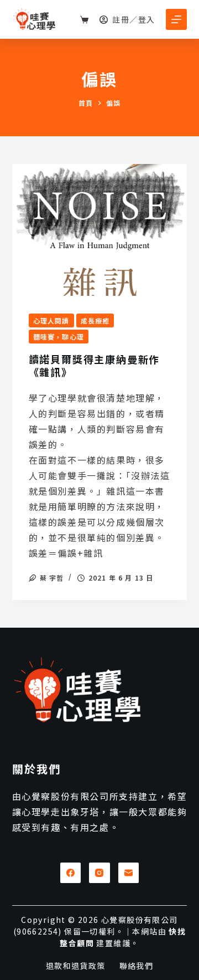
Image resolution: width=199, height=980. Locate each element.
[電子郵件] (128, 873)
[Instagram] (99, 873)
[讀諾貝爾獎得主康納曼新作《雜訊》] (99, 230)
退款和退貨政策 (76, 965)
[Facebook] (70, 873)
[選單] (176, 19)
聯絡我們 (136, 965)
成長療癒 (95, 320)
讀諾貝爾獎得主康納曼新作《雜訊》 (94, 365)
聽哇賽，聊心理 (58, 336)
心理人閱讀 (51, 320)
